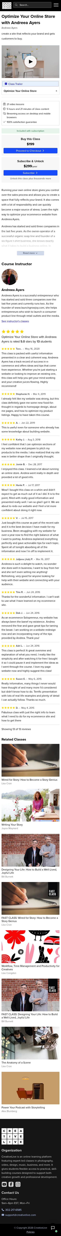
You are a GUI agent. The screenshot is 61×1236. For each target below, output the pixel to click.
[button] (53, 1228)
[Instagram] (18, 1184)
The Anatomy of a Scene (16, 1062)
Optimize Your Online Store (20, 91)
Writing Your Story (12, 824)
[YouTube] (4, 1184)
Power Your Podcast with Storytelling (23, 1107)
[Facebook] (11, 1184)
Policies (31, 1232)
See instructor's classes (15, 321)
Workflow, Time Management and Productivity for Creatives (30, 967)
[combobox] (32, 5)
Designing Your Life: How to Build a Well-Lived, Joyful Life (29, 871)
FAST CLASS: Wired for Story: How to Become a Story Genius (30, 919)
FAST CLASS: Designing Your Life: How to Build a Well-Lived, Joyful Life (30, 1015)
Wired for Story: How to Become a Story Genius (29, 780)
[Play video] (30, 61)
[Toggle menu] (56, 5)
